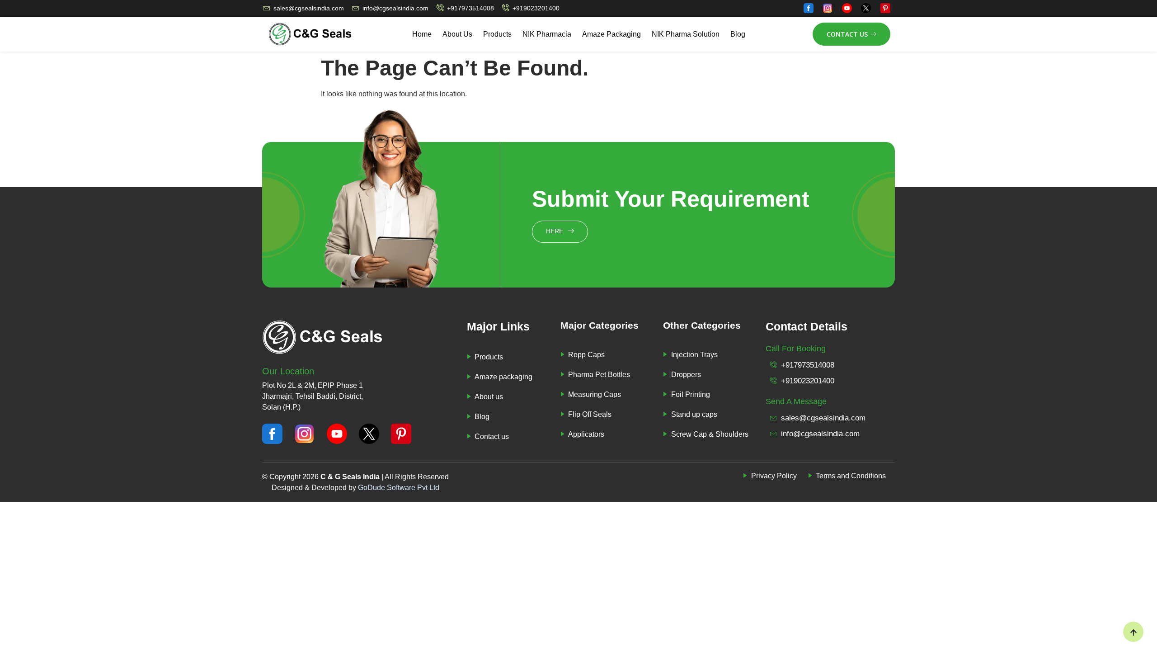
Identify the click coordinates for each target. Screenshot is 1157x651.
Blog (737, 34)
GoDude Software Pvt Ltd (398, 487)
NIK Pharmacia (546, 34)
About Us (457, 34)
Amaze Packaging (611, 34)
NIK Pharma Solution (686, 34)
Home (422, 34)
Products (497, 34)
